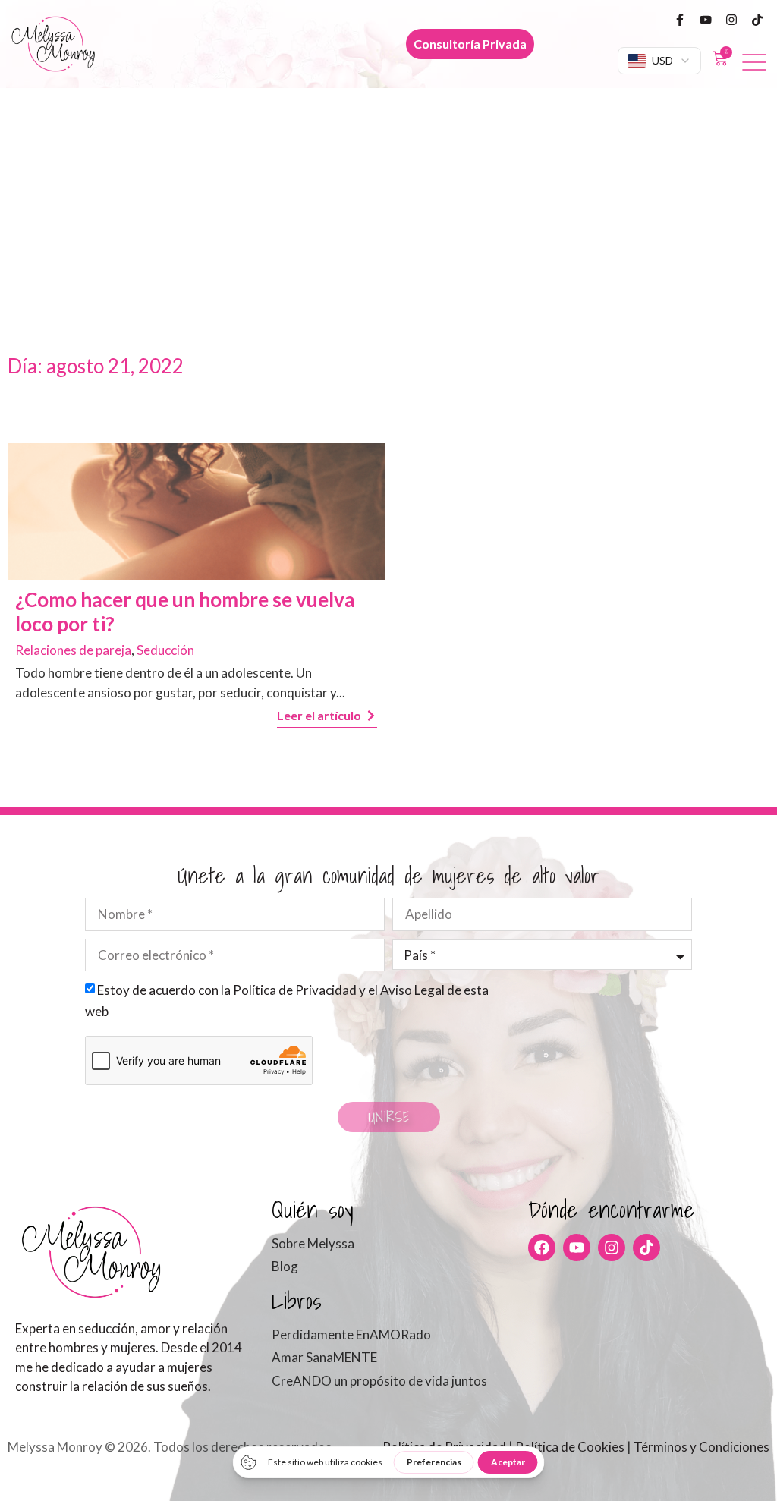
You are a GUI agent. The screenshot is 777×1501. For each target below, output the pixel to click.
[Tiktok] (757, 20)
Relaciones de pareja (73, 650)
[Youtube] (706, 20)
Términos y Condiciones (701, 1447)
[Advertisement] (388, 202)
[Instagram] (731, 20)
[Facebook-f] (680, 20)
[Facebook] (541, 1247)
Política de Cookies (569, 1447)
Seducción (165, 650)
